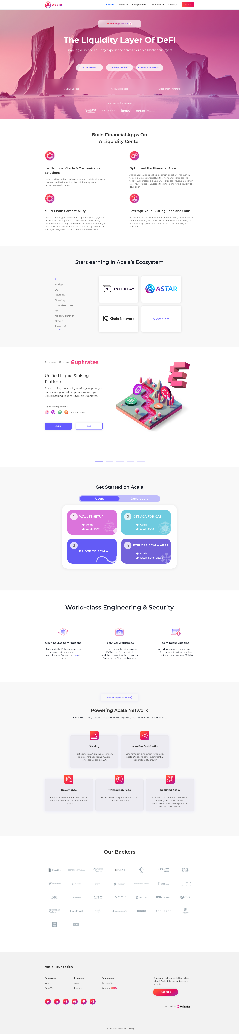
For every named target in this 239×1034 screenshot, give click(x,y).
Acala (109, 4)
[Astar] (161, 289)
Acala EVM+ (94, 529)
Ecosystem (138, 4)
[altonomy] (163, 897)
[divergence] (55, 911)
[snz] (185, 870)
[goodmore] (98, 884)
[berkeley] (142, 884)
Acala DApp (89, 67)
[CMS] (185, 897)
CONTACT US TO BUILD (149, 67)
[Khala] (118, 319)
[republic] (55, 870)
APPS (188, 4)
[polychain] (98, 870)
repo (75, 655)
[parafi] (120, 897)
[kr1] (120, 870)
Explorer (78, 988)
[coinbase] (76, 870)
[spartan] (142, 897)
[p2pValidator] (185, 884)
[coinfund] (76, 911)
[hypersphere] (55, 897)
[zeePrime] (120, 911)
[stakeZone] (76, 884)
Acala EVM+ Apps (151, 557)
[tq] (55, 925)
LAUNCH (58, 426)
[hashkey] (163, 870)
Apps (76, 983)
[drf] (163, 884)
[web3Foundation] (120, 884)
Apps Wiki (50, 988)
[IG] (185, 911)
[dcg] (98, 911)
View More (161, 319)
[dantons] (142, 911)
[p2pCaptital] (142, 870)
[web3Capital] (55, 884)
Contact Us (107, 983)
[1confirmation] (76, 897)
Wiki (47, 983)
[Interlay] (118, 289)
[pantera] (163, 911)
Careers (109, 988)
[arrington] (98, 897)
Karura (122, 4)
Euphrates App (119, 67)
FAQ (89, 426)
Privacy (131, 1029)
